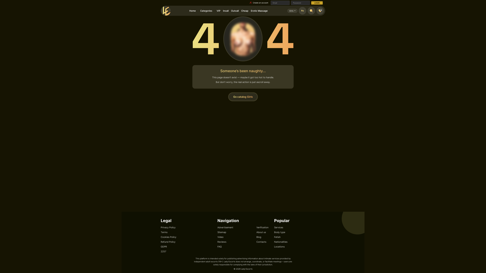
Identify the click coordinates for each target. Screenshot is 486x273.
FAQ (219, 246)
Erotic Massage (259, 10)
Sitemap (221, 232)
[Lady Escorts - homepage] (166, 11)
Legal (166, 220)
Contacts (261, 242)
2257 (163, 251)
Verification (262, 227)
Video (220, 237)
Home (192, 10)
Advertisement (225, 227)
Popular (282, 220)
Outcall (235, 10)
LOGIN (317, 3)
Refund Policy (168, 242)
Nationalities (280, 242)
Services (278, 227)
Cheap (244, 10)
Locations (279, 246)
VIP (218, 10)
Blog (258, 237)
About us (261, 232)
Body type (279, 232)
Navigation (228, 220)
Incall (226, 10)
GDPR (164, 246)
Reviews (221, 242)
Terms (164, 232)
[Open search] (311, 11)
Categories (206, 10)
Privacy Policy (168, 227)
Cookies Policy (168, 237)
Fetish (277, 237)
